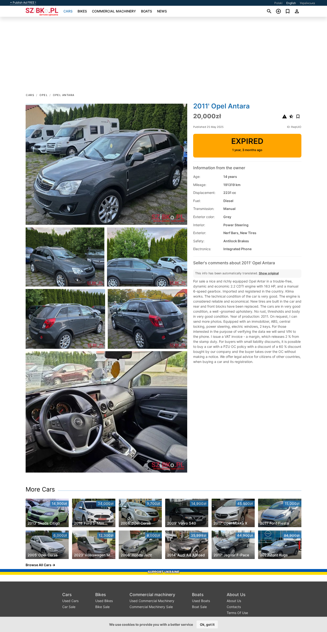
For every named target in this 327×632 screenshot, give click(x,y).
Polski (278, 3)
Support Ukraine (164, 572)
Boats (146, 11)
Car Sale (68, 607)
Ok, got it (207, 624)
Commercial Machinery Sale (151, 607)
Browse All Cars (38, 565)
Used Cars (70, 601)
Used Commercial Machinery (152, 601)
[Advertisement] (163, 56)
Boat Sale (199, 607)
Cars (68, 11)
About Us (236, 594)
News (162, 11)
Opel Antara (63, 95)
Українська (307, 3)
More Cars (40, 489)
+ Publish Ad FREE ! (23, 2)
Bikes (82, 11)
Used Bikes (104, 601)
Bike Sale (102, 607)
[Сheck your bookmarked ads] (287, 11)
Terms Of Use (237, 613)
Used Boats (201, 601)
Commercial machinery (114, 11)
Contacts (234, 607)
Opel (43, 95)
